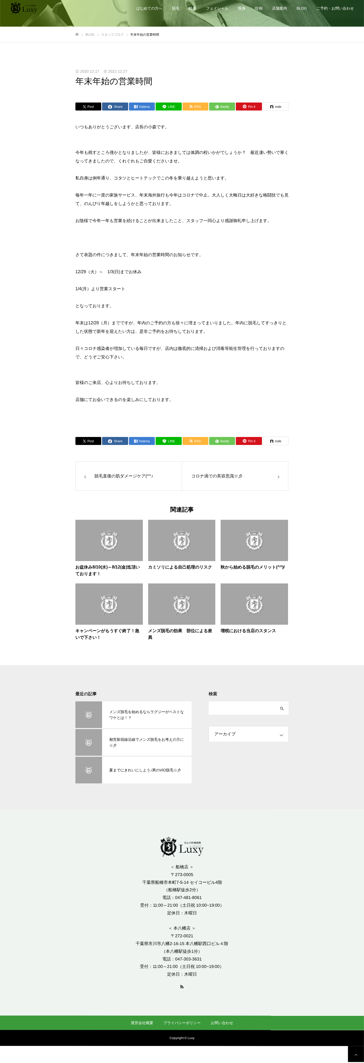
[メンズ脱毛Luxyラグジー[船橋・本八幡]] (24, 8)
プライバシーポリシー (182, 1023)
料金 (192, 8)
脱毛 (175, 8)
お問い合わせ (222, 1023)
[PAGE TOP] (356, 1054)
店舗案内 (279, 8)
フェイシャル (217, 8)
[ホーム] (77, 34)
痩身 (241, 8)
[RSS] (182, 986)
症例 (258, 8)
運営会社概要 (142, 1022)
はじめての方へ (149, 8)
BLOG (302, 8)
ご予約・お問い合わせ (335, 8)
